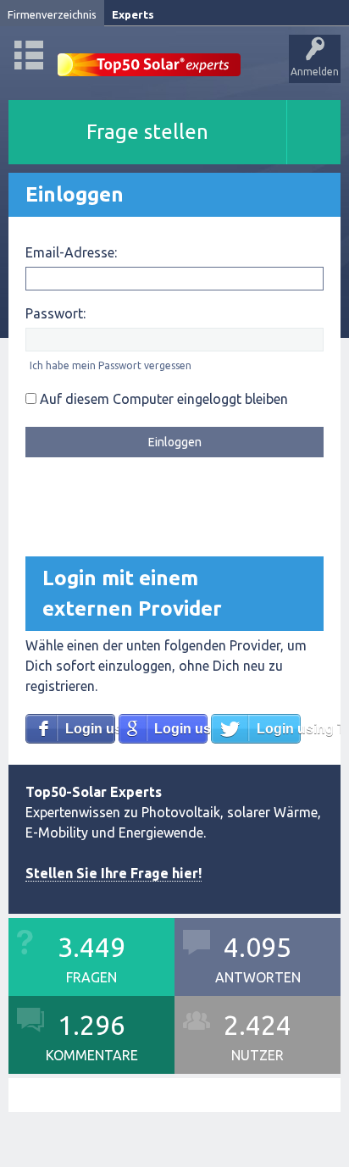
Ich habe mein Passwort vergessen (110, 365)
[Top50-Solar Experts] (149, 55)
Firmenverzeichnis (52, 14)
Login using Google (181, 729)
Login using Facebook (90, 729)
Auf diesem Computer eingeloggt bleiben (162, 399)
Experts (133, 14)
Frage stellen (147, 131)
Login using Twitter (279, 729)
